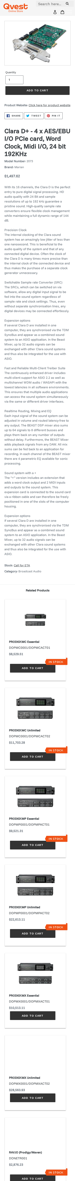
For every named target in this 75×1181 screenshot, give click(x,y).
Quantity (10, 72)
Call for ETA (22, 565)
